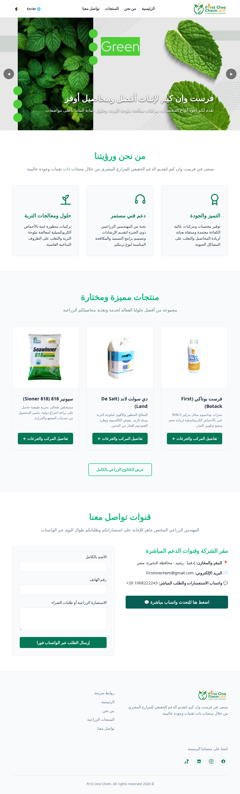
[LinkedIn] (199, 761)
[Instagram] (211, 761)
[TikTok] (186, 761)
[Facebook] (223, 761)
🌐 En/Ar (34, 9)
